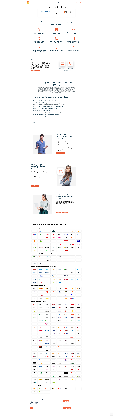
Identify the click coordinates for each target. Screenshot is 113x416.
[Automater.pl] (72, 388)
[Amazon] (78, 231)
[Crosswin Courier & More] (59, 298)
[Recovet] (53, 356)
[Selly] (78, 260)
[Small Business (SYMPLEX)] (34, 276)
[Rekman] (53, 376)
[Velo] (47, 366)
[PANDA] (47, 353)
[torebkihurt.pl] (34, 379)
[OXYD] (40, 353)
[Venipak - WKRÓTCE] (78, 295)
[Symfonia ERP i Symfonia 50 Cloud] (66, 269)
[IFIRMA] (47, 279)
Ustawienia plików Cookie (55, 408)
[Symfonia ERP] (59, 276)
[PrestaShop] (47, 257)
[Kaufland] (53, 234)
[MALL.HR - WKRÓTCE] (66, 250)
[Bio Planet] (40, 373)
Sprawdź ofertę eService (60, 153)
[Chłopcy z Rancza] (40, 317)
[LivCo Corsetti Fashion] (66, 340)
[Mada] (34, 343)
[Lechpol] (47, 340)
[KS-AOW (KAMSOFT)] (59, 272)
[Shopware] (34, 260)
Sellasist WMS (47, 2)
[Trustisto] (78, 388)
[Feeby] (53, 373)
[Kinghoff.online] (53, 337)
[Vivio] (66, 366)
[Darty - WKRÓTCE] (40, 250)
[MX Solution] (34, 347)
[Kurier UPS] (47, 288)
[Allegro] (34, 231)
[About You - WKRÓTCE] (53, 250)
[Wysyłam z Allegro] (78, 292)
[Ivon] (59, 333)
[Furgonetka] (40, 292)
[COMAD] (47, 317)
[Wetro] (78, 366)
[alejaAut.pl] (72, 369)
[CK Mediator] (47, 382)
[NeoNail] (53, 350)
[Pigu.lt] (78, 234)
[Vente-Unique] (53, 244)
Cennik (56, 2)
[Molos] (59, 347)
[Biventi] (53, 314)
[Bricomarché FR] (40, 247)
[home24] (53, 241)
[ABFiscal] (40, 392)
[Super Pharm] (59, 244)
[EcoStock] (72, 320)
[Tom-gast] (78, 363)
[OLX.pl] (53, 231)
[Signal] (53, 360)
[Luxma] (78, 340)
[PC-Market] (72, 272)
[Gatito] (59, 373)
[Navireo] (59, 279)
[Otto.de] (47, 234)
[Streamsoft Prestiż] (40, 276)
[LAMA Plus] (72, 337)
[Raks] (78, 272)
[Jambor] (66, 333)
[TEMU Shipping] (66, 298)
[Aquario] (34, 307)
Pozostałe (42, 407)
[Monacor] (66, 347)
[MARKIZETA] (53, 343)
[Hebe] (59, 237)
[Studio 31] (53, 363)
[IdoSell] (59, 257)
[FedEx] (34, 292)
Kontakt (59, 2)
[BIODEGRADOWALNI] (34, 314)
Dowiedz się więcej (35, 185)
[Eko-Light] (78, 320)
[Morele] (34, 237)
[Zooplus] (34, 247)
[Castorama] (40, 237)
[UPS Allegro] (72, 292)
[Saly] (78, 257)
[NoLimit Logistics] (66, 292)
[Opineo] (40, 388)
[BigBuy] (72, 311)
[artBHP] (34, 373)
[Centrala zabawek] (34, 317)
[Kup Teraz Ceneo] (72, 231)
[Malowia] (34, 376)
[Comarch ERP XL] (78, 269)
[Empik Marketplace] (59, 231)
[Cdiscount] (78, 237)
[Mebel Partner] (40, 347)
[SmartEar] (59, 360)
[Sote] (72, 260)
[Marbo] (40, 343)
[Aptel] (78, 304)
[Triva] (66, 276)
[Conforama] (40, 244)
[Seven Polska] (47, 360)
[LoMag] (66, 272)
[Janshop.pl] (72, 333)
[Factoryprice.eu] (47, 373)
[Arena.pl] (47, 231)
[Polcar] (34, 356)
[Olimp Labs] (66, 350)
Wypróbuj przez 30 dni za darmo (80, 2)
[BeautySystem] (53, 311)
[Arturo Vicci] (47, 307)
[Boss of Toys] (66, 314)
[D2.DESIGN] (53, 317)
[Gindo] (53, 382)
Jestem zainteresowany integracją (62, 212)
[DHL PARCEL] (40, 288)
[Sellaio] (40, 263)
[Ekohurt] (34, 324)
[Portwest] (47, 376)
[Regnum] (59, 356)
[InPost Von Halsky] (66, 247)
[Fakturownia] (72, 276)
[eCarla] (66, 320)
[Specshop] (47, 379)
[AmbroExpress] (59, 292)
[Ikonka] (47, 333)
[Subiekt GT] (59, 269)
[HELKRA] (53, 330)
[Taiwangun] (59, 363)
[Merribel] (78, 379)
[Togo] (72, 363)
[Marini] (47, 343)
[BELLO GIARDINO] (59, 311)
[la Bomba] (66, 337)
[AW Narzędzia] (66, 307)
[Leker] (53, 340)
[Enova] (53, 272)
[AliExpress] (53, 237)
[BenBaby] (66, 311)
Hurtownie (42, 401)
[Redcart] (53, 260)
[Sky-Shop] (59, 260)
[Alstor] (78, 369)
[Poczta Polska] (66, 288)
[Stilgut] (47, 363)
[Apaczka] (78, 288)
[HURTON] (34, 382)
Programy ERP (42, 403)
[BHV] (47, 247)
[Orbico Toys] (72, 350)
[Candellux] (78, 314)
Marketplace (42, 400)
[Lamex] (78, 337)
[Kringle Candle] (78, 373)
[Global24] (72, 295)
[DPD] (59, 288)
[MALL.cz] (66, 241)
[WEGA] (72, 366)
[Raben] (40, 295)
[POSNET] (59, 388)
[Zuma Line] (53, 379)
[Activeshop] (47, 304)
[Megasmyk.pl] (47, 347)
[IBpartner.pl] (66, 376)
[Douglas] (66, 237)
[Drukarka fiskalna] (66, 388)
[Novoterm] (72, 376)
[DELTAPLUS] (72, 379)
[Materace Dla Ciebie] (66, 343)
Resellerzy (53, 401)
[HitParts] (59, 330)
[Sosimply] (78, 360)
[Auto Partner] (59, 307)
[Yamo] (40, 369)
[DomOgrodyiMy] (47, 320)
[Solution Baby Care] (66, 360)
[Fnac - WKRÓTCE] (34, 250)
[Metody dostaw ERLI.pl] (47, 298)
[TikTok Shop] (72, 247)
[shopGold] (40, 260)
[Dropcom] (53, 320)
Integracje (52, 2)
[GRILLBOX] (34, 330)
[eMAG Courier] (72, 298)
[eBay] (40, 231)
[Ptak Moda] (40, 356)
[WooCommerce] (53, 257)
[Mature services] (78, 343)
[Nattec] (47, 350)
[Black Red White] (47, 237)
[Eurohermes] (59, 295)
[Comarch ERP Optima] (72, 269)
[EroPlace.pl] (47, 324)
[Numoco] (59, 350)
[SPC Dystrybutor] (34, 363)
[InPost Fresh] (40, 234)
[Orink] (78, 350)
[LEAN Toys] (40, 340)
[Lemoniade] (59, 340)
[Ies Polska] (40, 333)
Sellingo (53, 402)
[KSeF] (66, 279)
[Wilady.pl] (34, 369)
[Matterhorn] (72, 343)
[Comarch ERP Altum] (47, 272)
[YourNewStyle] (47, 369)
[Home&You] (72, 234)
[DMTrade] (34, 320)
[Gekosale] (72, 257)
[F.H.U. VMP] (78, 324)
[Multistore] (40, 350)
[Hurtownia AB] (66, 330)
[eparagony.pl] (40, 279)
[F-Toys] (72, 324)
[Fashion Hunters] (34, 327)
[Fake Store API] (59, 379)
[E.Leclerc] (66, 244)
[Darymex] (59, 317)
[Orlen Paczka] (47, 292)
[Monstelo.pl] (72, 347)
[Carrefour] (47, 244)
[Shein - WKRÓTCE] (78, 247)
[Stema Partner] (40, 363)
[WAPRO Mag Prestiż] (40, 272)
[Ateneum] (53, 307)
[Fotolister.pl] (47, 388)
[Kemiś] (40, 337)
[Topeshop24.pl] (34, 366)
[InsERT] (59, 282)
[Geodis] (66, 295)
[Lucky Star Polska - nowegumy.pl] (72, 340)
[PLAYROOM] (72, 353)
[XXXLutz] (72, 244)
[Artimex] (40, 307)
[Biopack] (40, 314)
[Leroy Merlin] (40, 241)
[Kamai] (34, 337)
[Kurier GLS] (53, 288)
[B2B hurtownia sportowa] (72, 307)
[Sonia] (72, 360)
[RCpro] (47, 356)
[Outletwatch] (34, 353)
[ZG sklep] (53, 369)
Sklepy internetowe (43, 402)
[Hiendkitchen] (72, 373)
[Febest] (47, 327)
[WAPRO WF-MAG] (34, 269)
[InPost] (40, 298)
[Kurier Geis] (72, 288)
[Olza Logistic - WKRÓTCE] (53, 295)
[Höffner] (78, 244)
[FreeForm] (59, 327)
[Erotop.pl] (53, 324)
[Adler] (53, 304)
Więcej (31, 408)
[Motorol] (78, 347)
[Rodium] (78, 356)
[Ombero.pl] (40, 376)
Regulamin (75, 402)
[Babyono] (40, 311)
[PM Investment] (78, 353)
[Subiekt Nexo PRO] (53, 269)
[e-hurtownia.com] (59, 320)
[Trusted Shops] (34, 392)
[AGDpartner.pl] (59, 304)
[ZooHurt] (59, 369)
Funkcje (42, 2)
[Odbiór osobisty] (53, 292)
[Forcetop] (53, 327)
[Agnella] (66, 369)
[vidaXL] (53, 366)
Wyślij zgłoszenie (66, 401)
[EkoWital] (40, 324)
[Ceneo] (34, 388)
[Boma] (59, 314)
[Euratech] (66, 324)
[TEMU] (34, 241)
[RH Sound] (66, 356)
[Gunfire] (66, 373)
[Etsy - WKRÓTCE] (72, 237)
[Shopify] (47, 260)
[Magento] (40, 257)
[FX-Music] (66, 327)
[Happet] (47, 330)
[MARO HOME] (59, 343)
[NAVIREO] (40, 269)
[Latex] (34, 340)
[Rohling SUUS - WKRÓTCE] (47, 295)
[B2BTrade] (78, 307)
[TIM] (66, 363)
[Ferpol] (78, 317)
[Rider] (72, 356)
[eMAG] (34, 234)
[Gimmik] (78, 327)
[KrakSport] (59, 337)
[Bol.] (78, 241)
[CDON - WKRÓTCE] (47, 250)
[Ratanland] (78, 376)
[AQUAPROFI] (40, 382)
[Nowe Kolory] (34, 298)
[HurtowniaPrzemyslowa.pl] (78, 330)
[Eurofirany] (40, 379)
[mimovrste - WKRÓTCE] (59, 250)
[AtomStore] (66, 260)
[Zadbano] (34, 295)
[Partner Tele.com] (59, 353)
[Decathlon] (66, 234)
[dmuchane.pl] (40, 320)
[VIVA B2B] (59, 366)
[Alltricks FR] (53, 247)
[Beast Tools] (47, 311)
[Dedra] (72, 317)
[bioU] (47, 314)
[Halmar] (40, 330)
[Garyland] (72, 327)
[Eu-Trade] (59, 324)
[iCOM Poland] (34, 333)
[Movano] (34, 350)
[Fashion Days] (34, 244)
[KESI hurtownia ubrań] (47, 337)
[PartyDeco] (66, 353)
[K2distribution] (78, 333)
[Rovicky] (34, 360)
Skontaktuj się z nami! (35, 70)
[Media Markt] (47, 241)
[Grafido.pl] (53, 388)
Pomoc (75, 401)
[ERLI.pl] (66, 231)
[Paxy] (53, 298)
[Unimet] (40, 366)
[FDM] (40, 327)
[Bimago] (78, 311)
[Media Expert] (72, 241)
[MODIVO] (59, 234)
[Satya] (40, 360)
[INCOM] (53, 333)
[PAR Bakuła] (53, 353)
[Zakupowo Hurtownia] (66, 379)
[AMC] (66, 304)
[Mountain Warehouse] (59, 247)
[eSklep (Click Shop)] (66, 257)
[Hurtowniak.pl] (72, 330)
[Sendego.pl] (34, 288)
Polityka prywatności (76, 407)
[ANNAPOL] (72, 304)
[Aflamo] (59, 376)
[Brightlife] (72, 314)
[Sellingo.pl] (34, 257)
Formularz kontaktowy (66, 408)
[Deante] (66, 317)
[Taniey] (59, 241)
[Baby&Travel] (34, 311)
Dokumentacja (75, 403)
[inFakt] (78, 276)
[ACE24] (34, 304)
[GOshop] (34, 263)
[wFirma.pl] (47, 269)
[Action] (40, 304)
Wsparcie (63, 2)
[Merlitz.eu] (53, 347)
